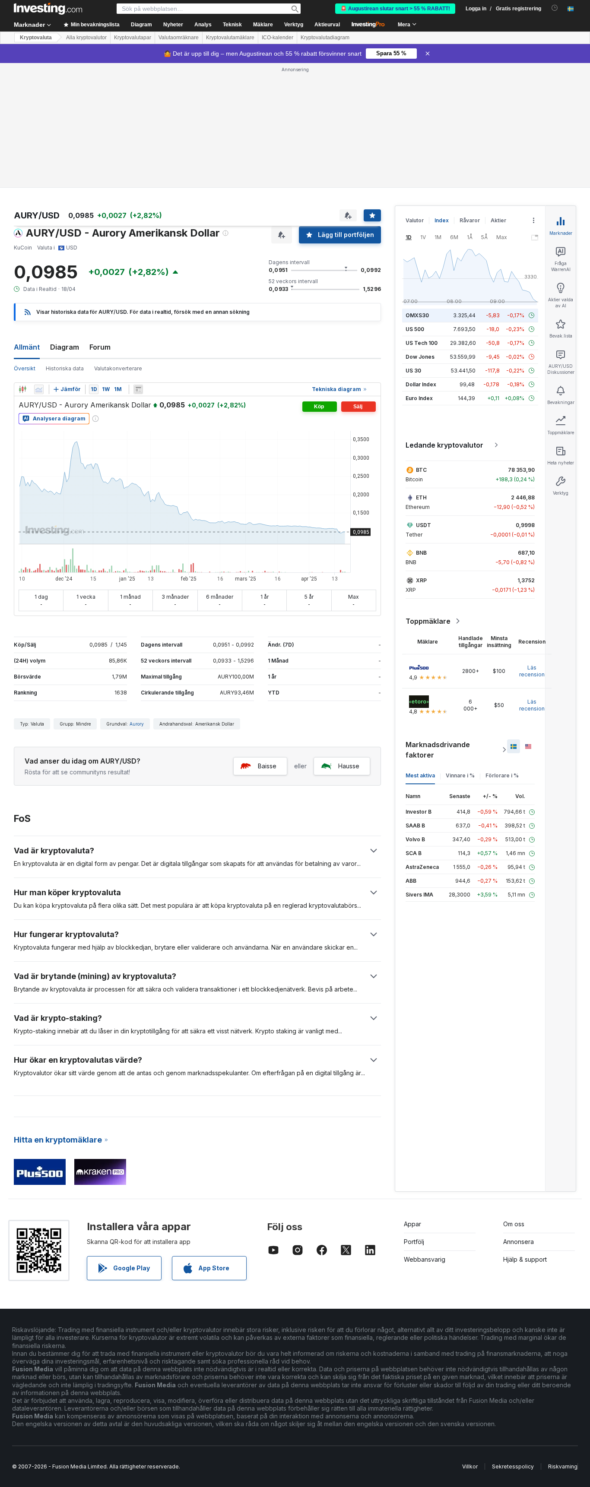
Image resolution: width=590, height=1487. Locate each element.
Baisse (267, 766)
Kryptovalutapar (132, 38)
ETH (421, 497)
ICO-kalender (277, 38)
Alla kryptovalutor (86, 38)
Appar (412, 1224)
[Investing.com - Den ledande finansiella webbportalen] (48, 9)
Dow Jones (420, 357)
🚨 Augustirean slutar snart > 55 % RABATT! (395, 9)
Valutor (415, 220)
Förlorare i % (502, 775)
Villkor (470, 1466)
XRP (421, 580)
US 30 (413, 370)
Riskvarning (562, 1466)
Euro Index (419, 398)
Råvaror (470, 220)
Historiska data (65, 368)
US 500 (415, 329)
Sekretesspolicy (513, 1466)
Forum (100, 347)
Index (442, 220)
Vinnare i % (460, 775)
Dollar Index (421, 384)
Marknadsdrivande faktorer (438, 749)
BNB (421, 552)
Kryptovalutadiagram (325, 38)
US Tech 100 (422, 343)
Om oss (513, 1224)
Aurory (137, 723)
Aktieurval (327, 25)
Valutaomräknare (179, 38)
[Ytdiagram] (39, 389)
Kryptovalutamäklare (230, 38)
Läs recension (532, 671)
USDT (423, 525)
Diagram (64, 347)
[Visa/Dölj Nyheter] (138, 389)
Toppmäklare (428, 621)
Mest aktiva (420, 775)
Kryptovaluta (36, 38)
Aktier (498, 220)
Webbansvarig (424, 1259)
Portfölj (414, 1241)
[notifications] (555, 8)
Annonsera (518, 1241)
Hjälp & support (525, 1259)
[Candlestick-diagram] (22, 389)
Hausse (348, 766)
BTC (421, 470)
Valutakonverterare (118, 368)
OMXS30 (417, 315)
